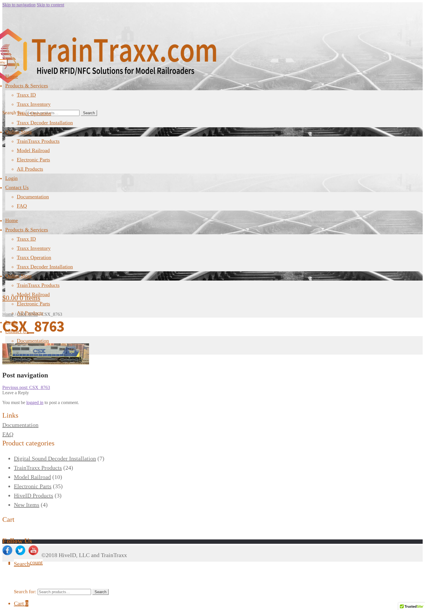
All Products (30, 169)
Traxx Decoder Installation (45, 123)
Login (11, 178)
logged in (34, 402)
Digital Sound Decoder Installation (55, 458)
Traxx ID (26, 95)
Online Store (18, 132)
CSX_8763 (27, 314)
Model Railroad (33, 150)
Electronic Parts (33, 160)
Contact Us (17, 187)
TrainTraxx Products (38, 141)
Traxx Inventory (34, 104)
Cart (21, 603)
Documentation (33, 197)
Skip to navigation (19, 4)
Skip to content (50, 4)
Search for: (13, 112)
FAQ (22, 206)
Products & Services (26, 86)
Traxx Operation (34, 113)
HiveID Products (33, 495)
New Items (26, 505)
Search (89, 113)
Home (11, 76)
